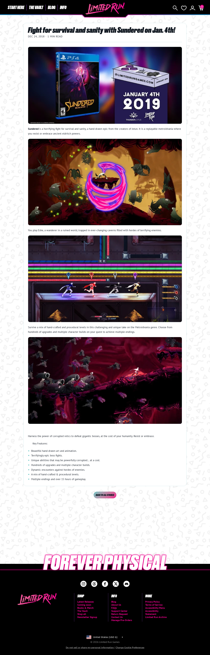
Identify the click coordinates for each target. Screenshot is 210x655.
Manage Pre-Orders (121, 620)
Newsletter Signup (87, 617)
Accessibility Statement (151, 612)
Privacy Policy (152, 601)
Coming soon (84, 604)
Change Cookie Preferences (130, 647)
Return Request (119, 613)
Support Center (119, 610)
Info (63, 7)
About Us (116, 604)
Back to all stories (105, 495)
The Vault (36, 7)
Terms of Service (153, 604)
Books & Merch (85, 607)
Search (175, 8)
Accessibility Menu (155, 607)
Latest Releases (85, 601)
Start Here (16, 7)
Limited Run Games (105, 8)
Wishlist (184, 8)
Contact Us (117, 617)
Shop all (81, 613)
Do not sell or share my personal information (90, 647)
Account (192, 8)
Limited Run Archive (156, 617)
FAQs (114, 607)
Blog (51, 7)
